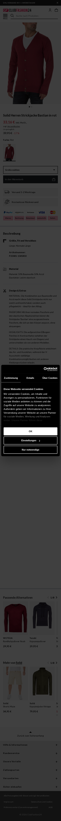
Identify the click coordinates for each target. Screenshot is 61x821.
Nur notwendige (30, 449)
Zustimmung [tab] (11, 378)
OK (30, 431)
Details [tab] (30, 378)
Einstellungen (28, 440)
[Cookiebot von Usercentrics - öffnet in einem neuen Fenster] (43, 369)
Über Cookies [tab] (49, 378)
